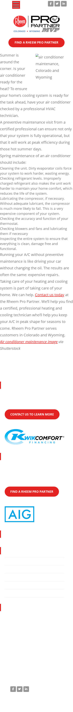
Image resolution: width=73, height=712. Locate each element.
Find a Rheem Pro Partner (28, 585)
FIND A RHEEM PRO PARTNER (36, 42)
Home (12, 561)
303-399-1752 (27, 646)
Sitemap (59, 705)
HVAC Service (17, 569)
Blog (11, 593)
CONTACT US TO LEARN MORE (32, 414)
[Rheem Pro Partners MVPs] (36, 24)
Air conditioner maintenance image (29, 341)
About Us (14, 577)
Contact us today (49, 294)
